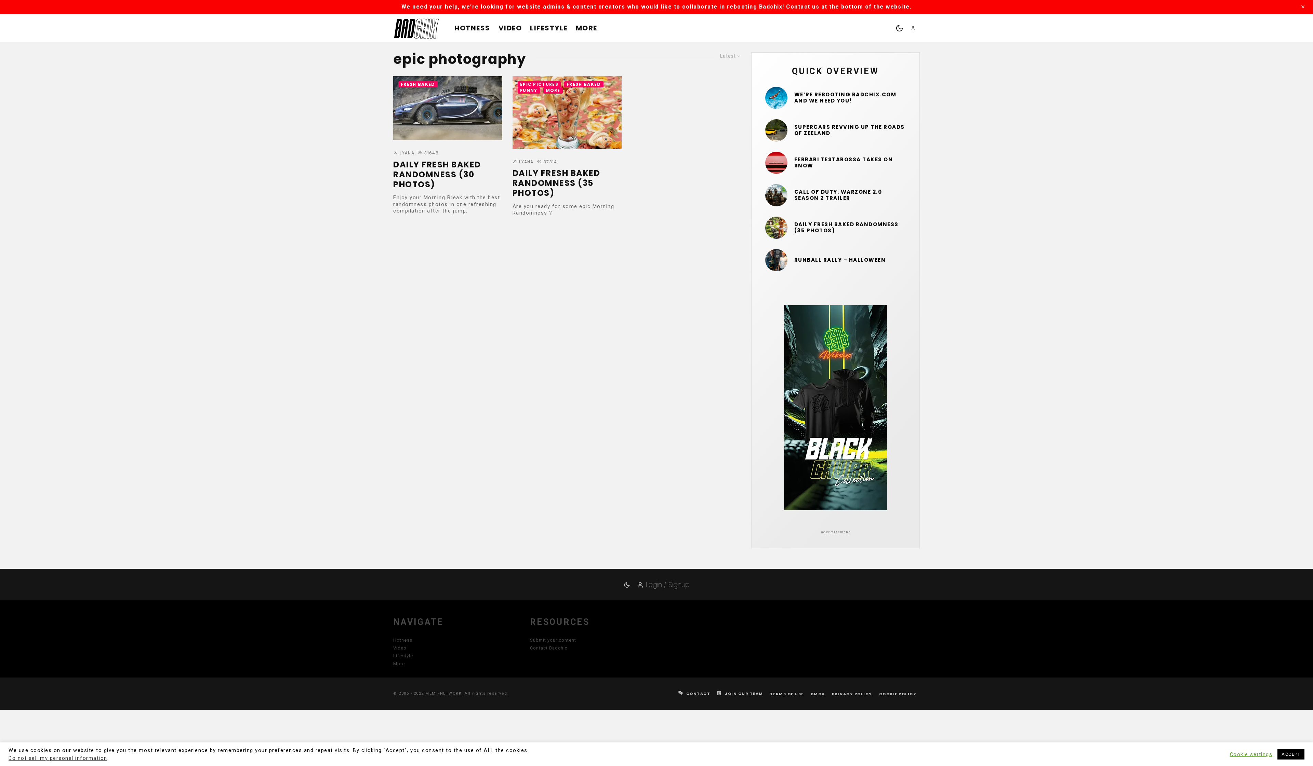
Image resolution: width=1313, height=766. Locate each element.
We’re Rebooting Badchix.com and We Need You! (845, 98)
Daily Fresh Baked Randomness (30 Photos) (437, 174)
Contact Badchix (548, 648)
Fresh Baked (418, 84)
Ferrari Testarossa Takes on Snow (843, 162)
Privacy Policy (852, 694)
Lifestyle (549, 28)
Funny (529, 90)
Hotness (472, 28)
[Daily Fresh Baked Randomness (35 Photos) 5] (567, 112)
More (586, 28)
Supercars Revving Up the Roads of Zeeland (849, 130)
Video (510, 28)
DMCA (818, 694)
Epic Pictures (539, 84)
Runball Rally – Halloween (840, 260)
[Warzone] (776, 195)
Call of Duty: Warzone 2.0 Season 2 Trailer (838, 195)
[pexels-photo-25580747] (776, 163)
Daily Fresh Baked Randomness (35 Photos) (556, 183)
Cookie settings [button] (1251, 754)
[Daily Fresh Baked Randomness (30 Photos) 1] (447, 108)
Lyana (406, 153)
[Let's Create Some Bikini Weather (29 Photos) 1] (776, 98)
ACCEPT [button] (1291, 754)
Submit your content (553, 640)
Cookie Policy (898, 694)
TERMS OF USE (787, 694)
